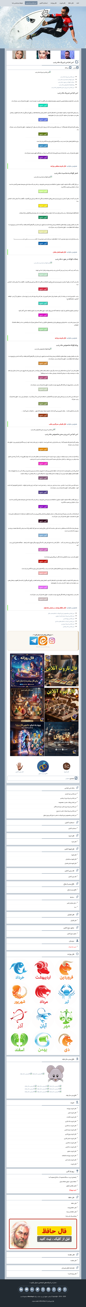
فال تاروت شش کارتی (70, 1138)
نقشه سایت (35, 1301)
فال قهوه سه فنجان (71, 858)
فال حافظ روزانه (72, 1207)
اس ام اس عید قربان (70, 793)
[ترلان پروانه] (43, 55)
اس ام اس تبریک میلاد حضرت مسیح (66, 810)
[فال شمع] (27, 705)
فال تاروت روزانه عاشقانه (69, 1155)
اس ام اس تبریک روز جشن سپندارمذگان (65, 806)
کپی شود (43, 105)
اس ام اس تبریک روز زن (67, 623)
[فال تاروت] (61, 671)
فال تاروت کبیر (72, 1112)
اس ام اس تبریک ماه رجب (55, 16)
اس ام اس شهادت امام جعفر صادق (64, 621)
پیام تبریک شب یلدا (71, 1216)
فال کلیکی (73, 920)
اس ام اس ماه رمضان (68, 626)
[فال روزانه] (27, 671)
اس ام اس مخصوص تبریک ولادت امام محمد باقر (61, 613)
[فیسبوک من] (54, 1289)
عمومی (67, 778)
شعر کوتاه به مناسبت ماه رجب (66, 79)
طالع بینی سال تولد (71, 1095)
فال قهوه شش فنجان (70, 863)
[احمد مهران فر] (67, 55)
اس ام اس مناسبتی (31, 2)
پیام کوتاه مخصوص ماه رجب (66, 84)
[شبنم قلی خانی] (19, 55)
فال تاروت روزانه (71, 1108)
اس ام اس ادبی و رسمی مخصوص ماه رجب (62, 87)
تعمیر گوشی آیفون (71, 1185)
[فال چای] (61, 739)
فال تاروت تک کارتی (70, 1121)
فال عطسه (73, 1260)
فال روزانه (53, 2)
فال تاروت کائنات (71, 1116)
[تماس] (43, 1289)
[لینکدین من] (21, 1289)
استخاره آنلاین (44, 2)
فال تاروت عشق (71, 1151)
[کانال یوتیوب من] (27, 1289)
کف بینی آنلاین (72, 876)
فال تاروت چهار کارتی (70, 1129)
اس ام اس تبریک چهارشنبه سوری (65, 615)
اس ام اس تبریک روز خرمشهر (68, 798)
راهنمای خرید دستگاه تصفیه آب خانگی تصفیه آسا (62, 1177)
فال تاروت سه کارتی (70, 1125)
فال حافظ (70, 2)
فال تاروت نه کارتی (71, 1142)
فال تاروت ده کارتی (71, 1146)
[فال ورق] (27, 739)
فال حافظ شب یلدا (71, 1211)
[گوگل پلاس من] (32, 1289)
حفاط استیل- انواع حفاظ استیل (68, 1181)
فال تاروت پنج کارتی (70, 1134)
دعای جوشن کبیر (71, 902)
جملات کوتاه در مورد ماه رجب (66, 82)
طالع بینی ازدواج (71, 889)
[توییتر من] (37, 1289)
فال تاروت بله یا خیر (70, 1159)
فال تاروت (62, 2)
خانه (78, 2)
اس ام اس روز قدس (68, 618)
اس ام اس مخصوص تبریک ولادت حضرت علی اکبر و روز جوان (59, 815)
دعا (75, 907)
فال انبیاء (73, 841)
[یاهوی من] (65, 1289)
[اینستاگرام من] (48, 1289)
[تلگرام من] (59, 1289)
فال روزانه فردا (72, 1273)
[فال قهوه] (61, 705)
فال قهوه (73, 854)
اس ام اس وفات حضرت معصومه (67, 802)
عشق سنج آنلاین (71, 933)
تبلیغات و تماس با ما (17, 2)
